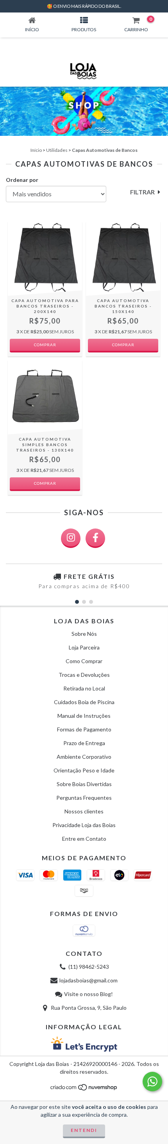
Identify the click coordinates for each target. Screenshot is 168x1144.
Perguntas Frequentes (84, 797)
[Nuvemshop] (84, 1089)
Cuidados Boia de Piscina (84, 702)
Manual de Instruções (84, 715)
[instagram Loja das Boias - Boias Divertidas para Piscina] (70, 538)
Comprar (45, 344)
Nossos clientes (84, 811)
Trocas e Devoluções (84, 674)
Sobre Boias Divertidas (84, 784)
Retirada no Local (84, 688)
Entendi (84, 1130)
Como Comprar (84, 661)
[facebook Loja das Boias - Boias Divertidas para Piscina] (95, 538)
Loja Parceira (84, 647)
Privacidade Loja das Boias (84, 825)
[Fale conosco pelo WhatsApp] (152, 1081)
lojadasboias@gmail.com (88, 980)
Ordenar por (22, 179)
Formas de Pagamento (84, 729)
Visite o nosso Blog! (88, 994)
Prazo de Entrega (84, 743)
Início (36, 150)
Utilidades (57, 150)
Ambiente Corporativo (84, 756)
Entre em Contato (84, 838)
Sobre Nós (84, 633)
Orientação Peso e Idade (84, 770)
